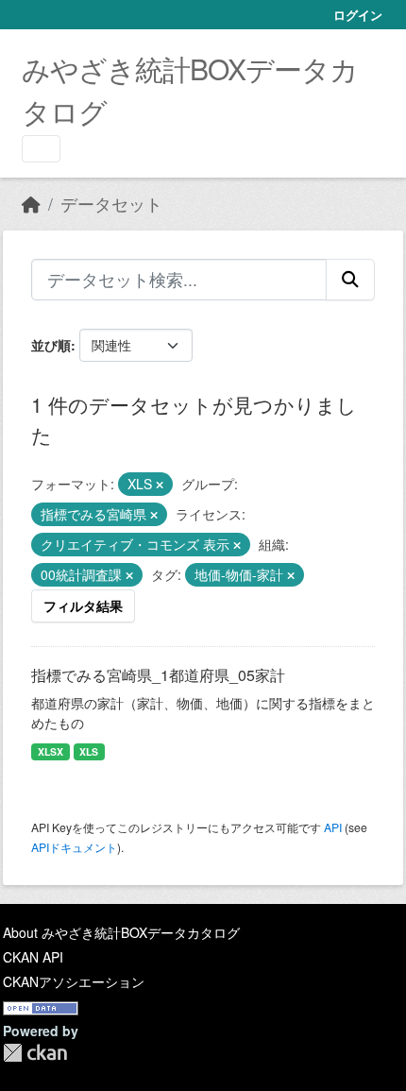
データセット (111, 203)
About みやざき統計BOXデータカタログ (121, 932)
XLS (88, 751)
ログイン (357, 15)
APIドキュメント (74, 847)
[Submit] (350, 279)
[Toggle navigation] (41, 148)
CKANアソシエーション (73, 981)
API (333, 827)
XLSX (50, 751)
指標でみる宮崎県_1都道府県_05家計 (158, 675)
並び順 (51, 344)
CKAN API (33, 956)
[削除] (159, 484)
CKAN (35, 1053)
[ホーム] (31, 203)
